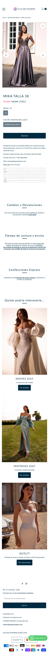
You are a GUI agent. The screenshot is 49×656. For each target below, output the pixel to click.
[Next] (42, 55)
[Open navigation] (4, 9)
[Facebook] (22, 583)
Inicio (4, 17)
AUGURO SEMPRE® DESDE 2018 (15, 633)
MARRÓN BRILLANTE (12, 124)
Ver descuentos (24, 562)
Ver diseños (24, 388)
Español (16, 640)
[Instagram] (26, 583)
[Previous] (6, 55)
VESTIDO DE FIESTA (14, 17)
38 (6, 113)
